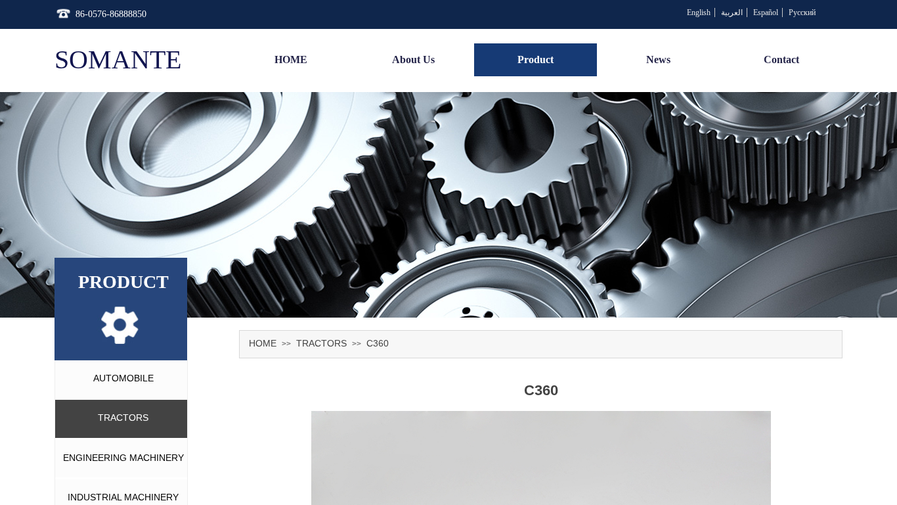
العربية (732, 12)
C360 (377, 343)
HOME (262, 343)
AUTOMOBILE (123, 378)
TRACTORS (321, 343)
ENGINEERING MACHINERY (123, 457)
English (699, 12)
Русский (802, 12)
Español (765, 12)
